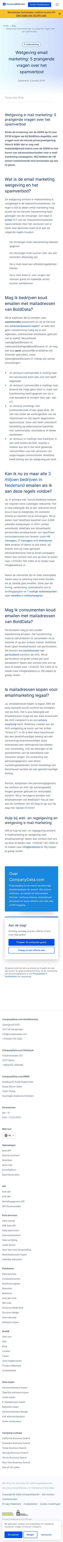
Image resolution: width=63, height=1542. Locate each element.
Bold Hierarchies (10, 1174)
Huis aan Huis (9, 1298)
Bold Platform (9, 1169)
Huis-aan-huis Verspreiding (16, 1249)
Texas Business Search (14, 1448)
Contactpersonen (11, 1278)
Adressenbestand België (15, 1411)
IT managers (25, 540)
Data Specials (9, 1274)
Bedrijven (7, 1293)
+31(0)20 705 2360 (12, 1038)
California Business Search (16, 1438)
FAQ (4, 1341)
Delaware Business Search (16, 1443)
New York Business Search (16, 1462)
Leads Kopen (9, 1244)
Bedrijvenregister (11, 1283)
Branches (7, 1288)
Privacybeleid (39, 973)
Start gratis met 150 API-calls (31, 15)
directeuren (45, 540)
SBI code (6, 1303)
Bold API (6, 1150)
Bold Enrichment (10, 1155)
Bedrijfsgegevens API (13, 1201)
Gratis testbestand (11, 1421)
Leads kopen (8, 1397)
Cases (5, 1356)
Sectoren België (10, 1312)
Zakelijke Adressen (12, 1259)
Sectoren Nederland (12, 1307)
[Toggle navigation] (57, 4)
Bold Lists (7, 1165)
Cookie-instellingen (50, 1504)
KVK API (6, 1191)
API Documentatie (11, 1206)
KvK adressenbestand (13, 1416)
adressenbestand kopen (24, 326)
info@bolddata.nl (32, 847)
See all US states (11, 1467)
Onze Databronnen (12, 1360)
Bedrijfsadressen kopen (14, 1254)
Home (6, 26)
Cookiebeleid (11, 976)
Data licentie (8, 1220)
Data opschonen (10, 1230)
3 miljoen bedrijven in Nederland (28, 479)
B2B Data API (9, 1225)
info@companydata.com (14, 1034)
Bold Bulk (7, 1160)
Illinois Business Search (14, 1457)
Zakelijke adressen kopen (15, 1392)
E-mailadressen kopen (13, 1402)
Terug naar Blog (14, 97)
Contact (6, 1351)
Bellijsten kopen (10, 1406)
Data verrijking (9, 1240)
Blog (14, 26)
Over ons (7, 1336)
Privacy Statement (11, 1365)
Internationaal (9, 1317)
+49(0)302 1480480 (12, 1065)
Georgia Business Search (15, 1452)
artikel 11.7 (11, 219)
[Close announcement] (60, 14)
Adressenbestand (11, 1235)
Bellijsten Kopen (10, 1322)
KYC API (6, 1196)
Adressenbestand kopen (15, 1387)
